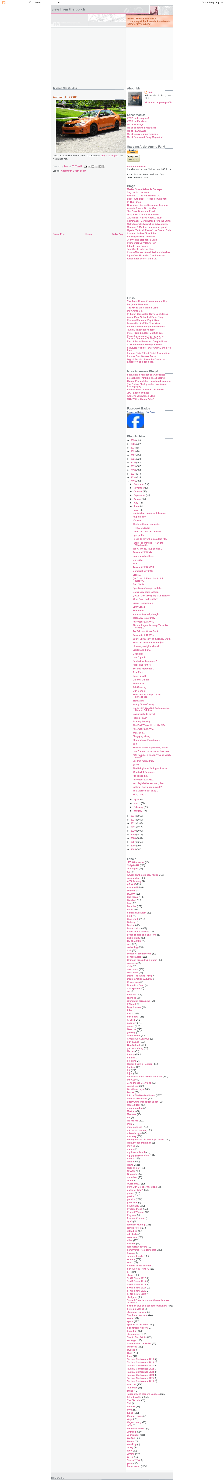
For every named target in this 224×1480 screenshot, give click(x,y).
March (137, 803)
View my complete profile (158, 102)
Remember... (139, 610)
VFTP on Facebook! (137, 121)
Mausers (131, 1114)
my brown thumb (136, 1152)
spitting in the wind (137, 1324)
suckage (131, 1340)
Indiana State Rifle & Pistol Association (148, 353)
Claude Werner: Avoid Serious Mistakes (148, 252)
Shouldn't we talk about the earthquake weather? (148, 1301)
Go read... (138, 560)
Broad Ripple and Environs (141, 934)
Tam (150, 92)
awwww (131, 893)
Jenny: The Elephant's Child (142, 239)
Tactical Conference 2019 (140, 1362)
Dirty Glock (139, 607)
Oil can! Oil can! (141, 679)
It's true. (137, 520)
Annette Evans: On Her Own (142, 208)
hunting (131, 1067)
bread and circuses (137, 931)
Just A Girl (133, 1086)
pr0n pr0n (132, 1202)
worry (130, 1447)
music (130, 1149)
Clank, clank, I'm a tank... (146, 740)
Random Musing (136, 1224)
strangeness (133, 1334)
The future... (139, 683)
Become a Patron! (136, 166)
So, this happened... (144, 668)
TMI (129, 1403)
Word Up (131, 1444)
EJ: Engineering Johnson (141, 236)
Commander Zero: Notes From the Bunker (149, 221)
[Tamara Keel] (135, 427)
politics (131, 1199)
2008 (133, 838)
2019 (133, 466)
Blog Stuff (132, 919)
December (139, 484)
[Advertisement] (112, 53)
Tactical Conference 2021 (140, 1365)
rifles (129, 1240)
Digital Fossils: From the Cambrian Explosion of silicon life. (146, 360)
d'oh (129, 966)
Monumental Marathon (139, 1142)
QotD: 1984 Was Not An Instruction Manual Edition (151, 709)
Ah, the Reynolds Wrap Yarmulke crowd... (150, 626)
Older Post (118, 234)
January (138, 811)
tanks (130, 1390)
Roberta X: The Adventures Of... (144, 195)
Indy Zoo (132, 1079)
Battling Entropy (141, 721)
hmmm (131, 1057)
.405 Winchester (135, 862)
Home (88, 234)
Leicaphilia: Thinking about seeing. (146, 378)
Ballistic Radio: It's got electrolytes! (146, 326)
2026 (133, 440)
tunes (130, 1413)
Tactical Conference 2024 (140, 1375)
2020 (133, 462)
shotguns (132, 1297)
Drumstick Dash (135, 985)
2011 (133, 827)
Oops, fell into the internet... (148, 531)
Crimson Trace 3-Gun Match (142, 960)
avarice (131, 890)
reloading (132, 1231)
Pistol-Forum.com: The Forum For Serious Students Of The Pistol (145, 337)
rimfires (131, 1243)
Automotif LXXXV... (143, 729)
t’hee (129, 1356)
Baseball (131, 900)
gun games (133, 1042)
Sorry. (136, 764)
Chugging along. (142, 736)
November (139, 488)
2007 (133, 842)
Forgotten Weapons (137, 304)
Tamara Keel (132, 412)
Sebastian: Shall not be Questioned (146, 374)
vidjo (129, 1419)
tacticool (131, 1384)
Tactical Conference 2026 (140, 1381)
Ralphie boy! (139, 516)
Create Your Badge (147, 412)
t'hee (129, 1353)
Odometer (132, 1174)
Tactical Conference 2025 (140, 1378)
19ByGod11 (133, 865)
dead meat (132, 969)
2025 (133, 444)
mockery (131, 1136)
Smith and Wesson (137, 1315)
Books (130, 925)
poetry (130, 1196)
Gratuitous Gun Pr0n (138, 1038)
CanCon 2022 (134, 941)
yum (129, 1463)
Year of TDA (133, 1460)
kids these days (135, 1089)
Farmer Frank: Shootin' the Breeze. (146, 389)
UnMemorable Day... (143, 556)
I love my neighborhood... (147, 646)
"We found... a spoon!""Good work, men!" (152, 756)
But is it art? (133, 938)
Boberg (131, 922)
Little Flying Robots (137, 246)
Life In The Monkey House (141, 1095)
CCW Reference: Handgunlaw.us (144, 344)
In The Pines (134, 202)
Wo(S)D (131, 1438)
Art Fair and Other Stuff (145, 631)
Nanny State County (143, 704)
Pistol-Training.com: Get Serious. (145, 333)
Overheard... (133, 1183)
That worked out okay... (145, 790)
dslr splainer (134, 988)
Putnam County (135, 1218)
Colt (129, 950)
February (139, 807)
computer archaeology (139, 953)
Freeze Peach (140, 718)
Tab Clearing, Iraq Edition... (148, 548)
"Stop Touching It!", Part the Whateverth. (148, 543)
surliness (132, 1346)
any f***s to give (109, 155)
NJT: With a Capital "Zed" (140, 399)
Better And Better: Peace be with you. (147, 198)
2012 (133, 823)
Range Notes (134, 1228)
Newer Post (59, 234)
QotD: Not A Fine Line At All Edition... (148, 579)
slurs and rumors (136, 1312)
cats (129, 944)
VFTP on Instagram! (138, 118)
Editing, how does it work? (147, 787)
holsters (131, 1060)
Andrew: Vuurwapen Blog (141, 396)
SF (128, 1272)
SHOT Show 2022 (136, 1294)
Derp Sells (132, 972)
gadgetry (131, 1023)
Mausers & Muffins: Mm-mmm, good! (147, 227)
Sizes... (137, 575)
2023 (133, 451)
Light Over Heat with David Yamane (146, 255)
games (130, 1026)
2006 (133, 845)
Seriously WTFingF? (138, 1268)
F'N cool (131, 1004)
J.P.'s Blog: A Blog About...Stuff (144, 217)
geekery (131, 1032)
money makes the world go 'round (145, 1139)
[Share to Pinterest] (103, 166)
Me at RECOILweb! (137, 131)
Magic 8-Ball (133, 1105)
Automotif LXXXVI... (144, 635)
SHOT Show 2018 (136, 1281)
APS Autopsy (134, 881)
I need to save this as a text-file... (150, 539)
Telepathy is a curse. (144, 618)
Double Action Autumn (139, 979)
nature (130, 1158)
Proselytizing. (140, 775)
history (131, 1054)
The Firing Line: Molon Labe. (143, 307)
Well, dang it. (140, 794)
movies (131, 1146)
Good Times (133, 1035)
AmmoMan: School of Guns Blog (145, 317)
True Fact (138, 672)
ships (130, 1275)
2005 (133, 849)
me (128, 1117)
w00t (129, 1425)
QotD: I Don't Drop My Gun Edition (151, 595)
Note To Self (133, 1168)
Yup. (135, 743)
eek (129, 991)
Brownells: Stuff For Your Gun (143, 323)
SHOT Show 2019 (136, 1284)
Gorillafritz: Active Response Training (147, 205)
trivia (129, 1409)
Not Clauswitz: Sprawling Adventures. (147, 224)
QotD (129, 1221)
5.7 (128, 871)
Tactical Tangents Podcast (141, 329)
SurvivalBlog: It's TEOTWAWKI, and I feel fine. (149, 348)
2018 (133, 470)
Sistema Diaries (135, 1309)
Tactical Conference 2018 (140, 1359)
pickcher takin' (135, 1190)
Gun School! (139, 691)
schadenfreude (135, 1256)
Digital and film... (142, 650)
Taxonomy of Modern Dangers (143, 1394)
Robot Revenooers (137, 1246)
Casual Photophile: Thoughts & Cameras (149, 381)
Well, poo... (139, 732)
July (136, 502)
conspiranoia (134, 957)
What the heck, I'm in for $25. (148, 642)
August (138, 499)
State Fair (132, 1331)
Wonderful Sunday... (144, 772)
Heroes (131, 1051)
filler (129, 1010)
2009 (133, 834)
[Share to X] (96, 166)
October (138, 491)
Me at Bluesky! (135, 124)
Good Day (138, 653)
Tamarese (132, 1387)
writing (131, 1454)
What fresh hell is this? (145, 599)
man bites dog (135, 1108)
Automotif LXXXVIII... (144, 567)
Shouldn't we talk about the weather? (147, 1305)
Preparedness (134, 1209)
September (140, 495)
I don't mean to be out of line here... (152, 751)
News (130, 1164)
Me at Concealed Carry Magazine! (145, 137)
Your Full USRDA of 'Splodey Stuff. (152, 639)
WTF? (130, 1457)
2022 (133, 455)
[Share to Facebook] (100, 166)
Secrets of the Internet (139, 1265)
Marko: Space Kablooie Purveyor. (145, 189)
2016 (133, 477)
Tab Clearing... (140, 687)
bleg (129, 916)
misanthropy (134, 1133)
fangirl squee (134, 1007)
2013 (133, 819)
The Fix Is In (134, 1400)
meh (129, 1124)
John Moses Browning (139, 1083)
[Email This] (90, 166)
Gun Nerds (138, 584)
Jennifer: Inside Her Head (140, 249)
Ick (128, 1070)
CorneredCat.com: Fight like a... (144, 320)
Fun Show (132, 1016)
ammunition (133, 878)
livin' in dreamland (137, 1098)
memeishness (134, 1127)
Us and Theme (135, 1416)
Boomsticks (133, 928)
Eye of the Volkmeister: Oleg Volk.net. (147, 341)
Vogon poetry (134, 1422)
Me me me (132, 1120)
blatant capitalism (136, 912)
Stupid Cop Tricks (136, 1337)
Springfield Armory (137, 1327)
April (136, 799)
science (131, 1259)
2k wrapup (132, 868)
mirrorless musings (137, 1130)
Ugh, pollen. (139, 535)
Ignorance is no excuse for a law (144, 1076)
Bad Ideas (132, 897)
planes (130, 1193)
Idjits (129, 1073)
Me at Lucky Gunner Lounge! (142, 134)
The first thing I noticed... (146, 524)
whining (131, 1431)
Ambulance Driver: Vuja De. (142, 258)
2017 (133, 474)
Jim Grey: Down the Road (141, 211)
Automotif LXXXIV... (143, 779)
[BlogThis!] (93, 166)
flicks (130, 1013)
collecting (132, 947)
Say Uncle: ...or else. (138, 192)
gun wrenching (135, 1048)
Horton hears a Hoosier (139, 1064)
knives (130, 1092)
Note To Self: (139, 676)
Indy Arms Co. (135, 311)
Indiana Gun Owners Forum (142, 356)
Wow (129, 1450)
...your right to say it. (144, 714)
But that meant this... (144, 761)
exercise (131, 997)
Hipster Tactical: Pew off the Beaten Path (149, 230)
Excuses (131, 994)
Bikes (130, 909)
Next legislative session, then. (149, 783)
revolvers (132, 1237)
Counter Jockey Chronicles (141, 233)
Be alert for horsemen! (145, 661)
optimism (132, 1177)
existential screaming (138, 1001)
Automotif (66, 170)
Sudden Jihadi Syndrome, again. (150, 747)
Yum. (135, 563)
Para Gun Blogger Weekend (142, 1187)
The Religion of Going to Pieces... (151, 768)
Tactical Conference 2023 (140, 1372)
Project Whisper (135, 1212)
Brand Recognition (143, 603)
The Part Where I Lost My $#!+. (149, 725)
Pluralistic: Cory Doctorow (141, 243)
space (130, 1321)
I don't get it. (139, 657)
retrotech (132, 1234)
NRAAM (131, 1171)
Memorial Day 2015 (143, 571)
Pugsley (131, 1215)
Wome (130, 1441)
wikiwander (133, 1435)
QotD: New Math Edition (146, 592)
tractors (131, 1406)
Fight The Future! (142, 664)
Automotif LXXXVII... (144, 621)
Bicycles (131, 906)
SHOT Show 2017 (136, 1278)
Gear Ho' (131, 1029)
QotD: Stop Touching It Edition (149, 513)
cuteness (132, 963)
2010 (133, 830)
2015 (133, 481)
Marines (131, 1111)
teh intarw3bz (134, 1397)
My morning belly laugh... (147, 614)
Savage (131, 1253)
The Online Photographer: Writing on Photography (147, 385)
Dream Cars (133, 982)
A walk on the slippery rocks (142, 875)
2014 (133, 816)
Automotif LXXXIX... (144, 552)
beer (129, 903)
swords (131, 1350)
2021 (133, 459)
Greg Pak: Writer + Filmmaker (143, 214)
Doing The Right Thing (139, 975)
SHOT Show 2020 (136, 1287)
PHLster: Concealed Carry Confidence (147, 314)
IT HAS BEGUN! (141, 528)
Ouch (130, 1180)
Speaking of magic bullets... (148, 588)
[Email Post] (85, 166)
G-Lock (131, 1020)
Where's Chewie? (136, 1428)
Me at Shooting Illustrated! (141, 127)
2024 (133, 447)
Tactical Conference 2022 (140, 1368)
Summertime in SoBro (139, 1343)
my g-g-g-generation (138, 1155)
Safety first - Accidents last (141, 1250)
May (136, 510)
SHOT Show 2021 (136, 1291)
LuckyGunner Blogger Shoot (142, 1101)
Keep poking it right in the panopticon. (147, 695)
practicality (133, 1205)
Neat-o (130, 1161)
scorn (130, 1262)
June (136, 506)
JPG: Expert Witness (138, 392)
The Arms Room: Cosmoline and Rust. (148, 301)
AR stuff (131, 884)
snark (130, 1318)
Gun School (133, 1045)
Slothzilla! (138, 700)
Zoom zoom (79, 170)
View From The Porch (68, 9)
